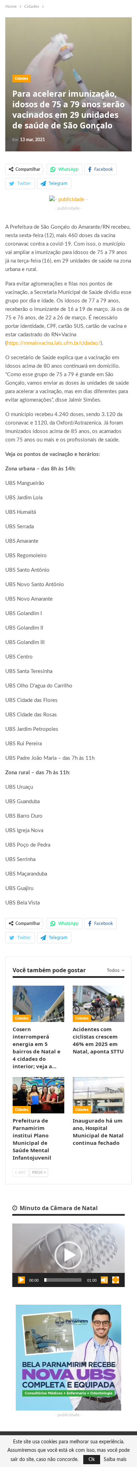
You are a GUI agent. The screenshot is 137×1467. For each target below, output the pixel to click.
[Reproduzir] (21, 1279)
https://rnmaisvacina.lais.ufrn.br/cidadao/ (53, 343)
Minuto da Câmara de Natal (58, 1208)
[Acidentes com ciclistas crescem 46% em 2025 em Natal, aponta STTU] (98, 1004)
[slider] (62, 1280)
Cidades (21, 78)
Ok (92, 1459)
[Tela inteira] (115, 1279)
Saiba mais (115, 1459)
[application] (68, 1255)
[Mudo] (104, 1279)
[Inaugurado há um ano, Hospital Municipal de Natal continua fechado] (98, 1095)
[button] (68, 1255)
